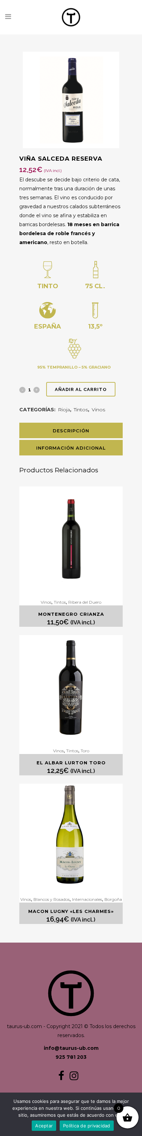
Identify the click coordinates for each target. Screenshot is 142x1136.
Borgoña (113, 899)
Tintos (81, 409)
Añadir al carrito (81, 389)
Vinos (98, 409)
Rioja (64, 409)
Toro (85, 750)
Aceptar (44, 1125)
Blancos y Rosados (51, 899)
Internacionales (87, 899)
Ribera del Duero (84, 602)
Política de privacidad (86, 1125)
